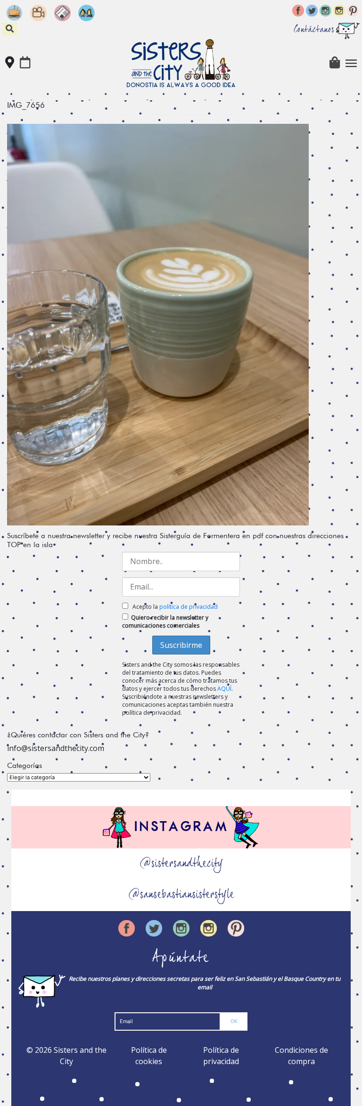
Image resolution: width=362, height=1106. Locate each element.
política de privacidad (188, 607)
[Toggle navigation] (351, 63)
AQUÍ (224, 689)
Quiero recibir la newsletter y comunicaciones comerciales (165, 622)
